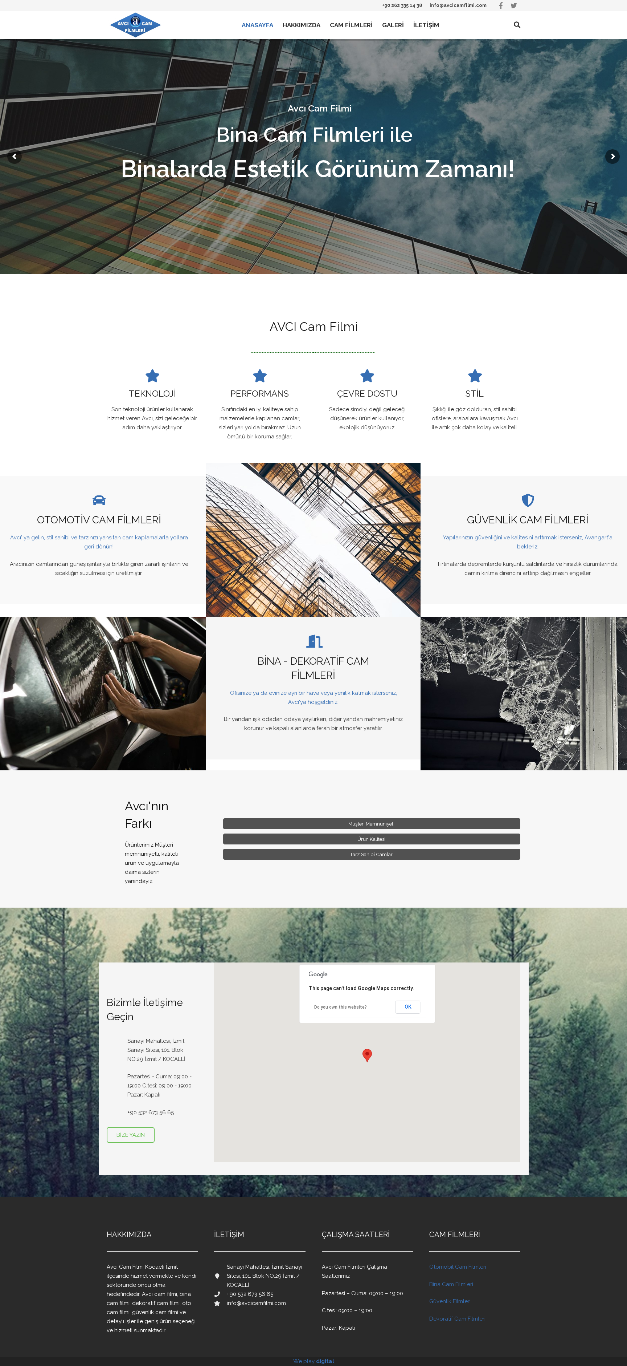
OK (408, 1007)
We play (313, 1361)
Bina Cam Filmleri (451, 1284)
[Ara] (517, 25)
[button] (367, 1055)
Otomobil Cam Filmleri (457, 1267)
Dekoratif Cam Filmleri (457, 1319)
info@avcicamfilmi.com (458, 5)
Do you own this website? (340, 1007)
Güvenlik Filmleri (450, 1301)
